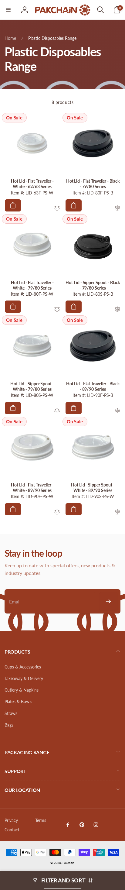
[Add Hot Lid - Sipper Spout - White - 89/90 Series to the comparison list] (117, 512)
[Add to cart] (13, 205)
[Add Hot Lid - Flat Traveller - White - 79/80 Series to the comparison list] (57, 309)
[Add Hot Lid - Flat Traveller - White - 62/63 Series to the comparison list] (57, 208)
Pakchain (68, 862)
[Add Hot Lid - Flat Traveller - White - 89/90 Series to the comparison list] (57, 512)
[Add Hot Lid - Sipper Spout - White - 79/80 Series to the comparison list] (57, 411)
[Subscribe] (108, 601)
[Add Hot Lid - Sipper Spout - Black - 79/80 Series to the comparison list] (117, 309)
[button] (8, 9)
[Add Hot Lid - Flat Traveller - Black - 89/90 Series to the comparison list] (117, 411)
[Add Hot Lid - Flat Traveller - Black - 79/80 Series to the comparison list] (117, 208)
